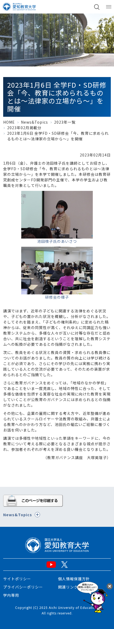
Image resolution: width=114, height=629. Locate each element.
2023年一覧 (65, 122)
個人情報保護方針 (74, 578)
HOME (9, 122)
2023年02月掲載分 (24, 127)
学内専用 (11, 595)
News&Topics (34, 122)
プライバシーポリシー (23, 587)
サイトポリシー (17, 578)
